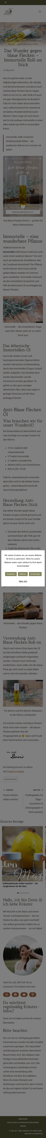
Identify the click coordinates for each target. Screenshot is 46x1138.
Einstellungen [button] (35, 574)
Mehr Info (23, 581)
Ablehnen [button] (22, 574)
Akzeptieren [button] (11, 574)
